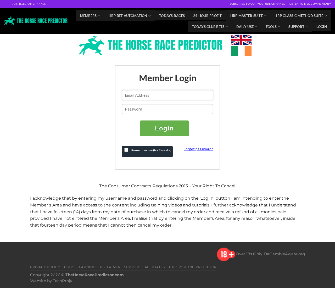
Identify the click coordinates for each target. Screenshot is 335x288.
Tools (271, 27)
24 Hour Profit (207, 16)
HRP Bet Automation (128, 16)
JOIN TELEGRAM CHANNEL (29, 3)
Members (88, 16)
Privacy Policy (45, 267)
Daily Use (245, 27)
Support (296, 27)
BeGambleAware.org (284, 254)
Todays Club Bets (208, 27)
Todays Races (172, 16)
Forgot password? (198, 149)
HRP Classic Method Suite (299, 16)
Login (321, 27)
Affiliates (155, 267)
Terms (69, 267)
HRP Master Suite (246, 16)
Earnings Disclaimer (100, 267)
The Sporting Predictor (193, 267)
